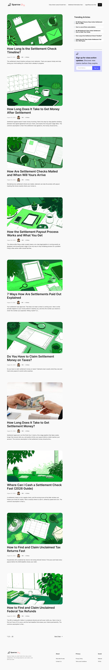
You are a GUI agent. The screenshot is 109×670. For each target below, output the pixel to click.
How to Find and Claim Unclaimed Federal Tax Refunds (31, 609)
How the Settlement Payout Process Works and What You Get (32, 233)
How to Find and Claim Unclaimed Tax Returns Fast (34, 549)
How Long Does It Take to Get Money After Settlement (33, 110)
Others (27, 57)
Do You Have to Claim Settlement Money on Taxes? (30, 358)
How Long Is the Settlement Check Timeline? (32, 50)
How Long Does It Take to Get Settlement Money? (28, 424)
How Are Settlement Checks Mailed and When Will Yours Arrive (32, 173)
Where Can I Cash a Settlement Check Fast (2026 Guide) (34, 486)
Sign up (96, 68)
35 (12, 636)
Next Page (58, 636)
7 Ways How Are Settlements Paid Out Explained (34, 295)
